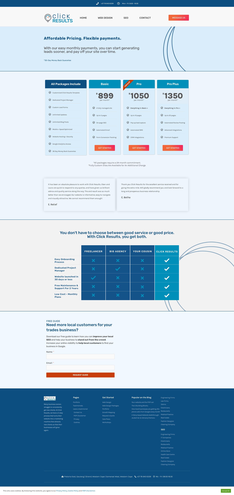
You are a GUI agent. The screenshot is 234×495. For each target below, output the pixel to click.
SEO (126, 17)
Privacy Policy (61, 491)
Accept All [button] (225, 491)
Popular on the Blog (141, 397)
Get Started (104, 148)
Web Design (105, 17)
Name (49, 351)
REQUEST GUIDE (80, 375)
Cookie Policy (73, 491)
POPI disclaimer (88, 491)
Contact (145, 17)
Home (83, 17)
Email (49, 363)
